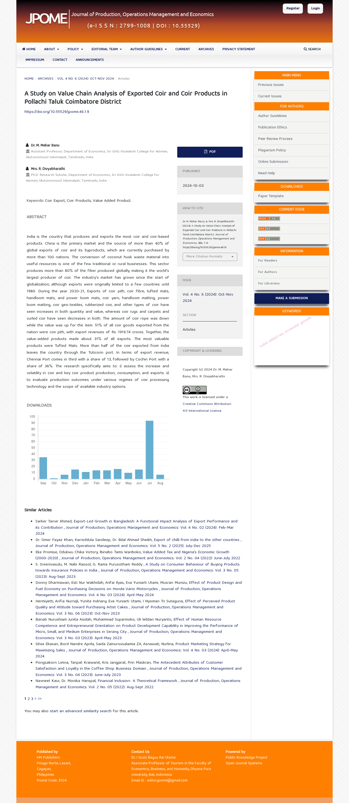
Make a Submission (292, 298)
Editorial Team (105, 49)
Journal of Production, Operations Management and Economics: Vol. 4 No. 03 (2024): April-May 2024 (128, 592)
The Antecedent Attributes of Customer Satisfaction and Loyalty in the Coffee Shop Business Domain (129, 666)
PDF (212, 152)
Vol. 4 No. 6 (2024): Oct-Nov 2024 (85, 79)
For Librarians (269, 284)
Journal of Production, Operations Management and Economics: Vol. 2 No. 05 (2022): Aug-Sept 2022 (137, 684)
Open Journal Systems (244, 763)
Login (315, 8)
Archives (206, 49)
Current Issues (270, 96)
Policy (74, 49)
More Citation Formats (204, 257)
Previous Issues (271, 85)
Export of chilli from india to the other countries (197, 540)
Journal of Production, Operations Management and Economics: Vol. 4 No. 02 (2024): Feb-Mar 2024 (134, 531)
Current (182, 49)
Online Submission (273, 162)
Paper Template (271, 196)
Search (314, 49)
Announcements (90, 60)
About (50, 49)
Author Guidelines (147, 49)
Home (30, 49)
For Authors (267, 272)
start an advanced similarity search (81, 711)
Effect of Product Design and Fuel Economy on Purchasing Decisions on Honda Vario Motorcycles (138, 586)
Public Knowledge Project (246, 757)
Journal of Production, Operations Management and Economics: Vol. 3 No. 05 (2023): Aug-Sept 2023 (137, 574)
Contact (60, 60)
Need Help (266, 173)
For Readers (267, 261)
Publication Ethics (272, 127)
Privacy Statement (238, 49)
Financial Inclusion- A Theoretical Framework (138, 681)
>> (40, 699)
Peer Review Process (275, 139)
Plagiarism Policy (272, 150)
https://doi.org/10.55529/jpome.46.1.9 (57, 112)
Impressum (35, 60)
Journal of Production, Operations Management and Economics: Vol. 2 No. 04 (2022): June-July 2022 (150, 558)
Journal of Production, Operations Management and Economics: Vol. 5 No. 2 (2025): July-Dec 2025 (123, 546)
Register (293, 8)
